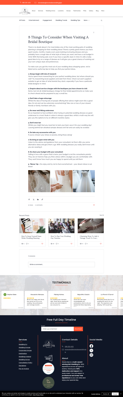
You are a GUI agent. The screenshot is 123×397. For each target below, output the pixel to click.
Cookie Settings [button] (95, 394)
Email (43, 326)
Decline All (106, 394)
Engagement (47, 20)
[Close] (121, 394)
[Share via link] (42, 199)
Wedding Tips (75, 20)
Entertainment (34, 20)
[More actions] (94, 32)
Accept (115, 394)
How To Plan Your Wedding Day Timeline (61, 237)
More (85, 20)
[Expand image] (39, 181)
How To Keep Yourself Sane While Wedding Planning (31, 237)
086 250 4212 (26, 3)
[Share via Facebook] (29, 199)
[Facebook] (91, 346)
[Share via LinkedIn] (38, 199)
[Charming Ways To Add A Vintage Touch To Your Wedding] (91, 226)
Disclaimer (22, 366)
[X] (91, 350)
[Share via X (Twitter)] (33, 199)
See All (102, 215)
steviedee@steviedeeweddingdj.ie (50, 3)
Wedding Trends (61, 20)
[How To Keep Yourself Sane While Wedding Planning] (32, 226)
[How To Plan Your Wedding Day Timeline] (62, 226)
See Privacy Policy (38, 395)
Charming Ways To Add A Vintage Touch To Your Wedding (89, 237)
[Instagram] (91, 355)
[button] (40, 10)
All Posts (22, 20)
